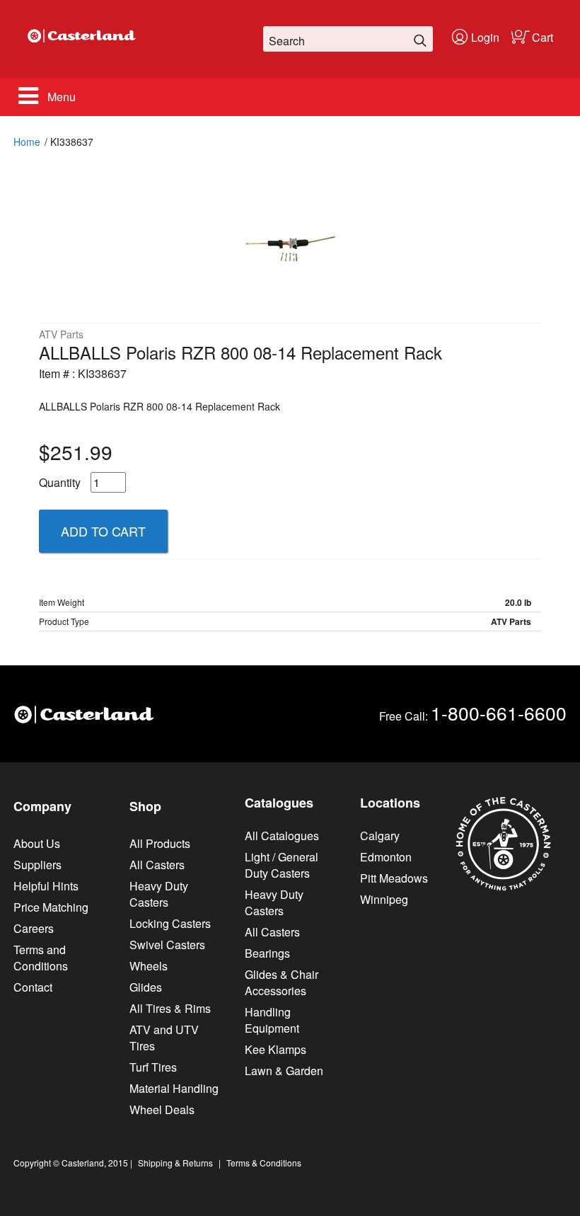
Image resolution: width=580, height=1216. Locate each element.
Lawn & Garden (284, 1070)
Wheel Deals (162, 1109)
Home (26, 141)
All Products (159, 843)
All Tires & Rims (170, 1008)
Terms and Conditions (40, 957)
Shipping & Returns (175, 1163)
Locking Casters (170, 923)
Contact (32, 987)
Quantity (60, 482)
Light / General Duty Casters (281, 865)
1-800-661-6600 (499, 712)
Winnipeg (384, 899)
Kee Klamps (275, 1049)
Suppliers (37, 864)
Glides (145, 987)
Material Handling (174, 1088)
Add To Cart (103, 531)
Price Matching (50, 907)
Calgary (380, 835)
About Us (36, 843)
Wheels (148, 966)
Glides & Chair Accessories (281, 982)
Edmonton (386, 857)
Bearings (267, 953)
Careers (33, 928)
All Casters (157, 864)
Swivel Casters (167, 944)
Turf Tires (153, 1067)
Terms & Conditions (263, 1163)
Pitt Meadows (394, 878)
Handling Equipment (272, 1020)
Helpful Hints (46, 886)
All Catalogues (282, 835)
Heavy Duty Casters (158, 894)
